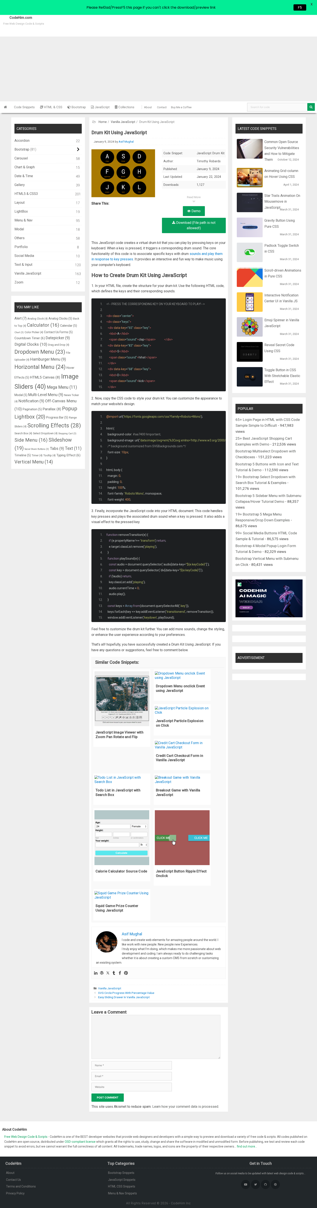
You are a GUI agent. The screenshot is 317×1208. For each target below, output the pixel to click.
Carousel (21, 158)
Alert (20, 318)
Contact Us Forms (58, 332)
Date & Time (23, 176)
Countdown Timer (29, 338)
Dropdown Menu (39, 352)
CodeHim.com (16, 18)
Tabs (57, 448)
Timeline (22, 455)
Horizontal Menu (40, 367)
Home (103, 122)
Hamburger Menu (48, 359)
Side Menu (31, 440)
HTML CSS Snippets (121, 1186)
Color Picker (34, 332)
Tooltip (49, 455)
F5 (300, 7)
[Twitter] (108, 973)
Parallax (52, 409)
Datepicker (58, 338)
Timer (37, 455)
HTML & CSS (52, 107)
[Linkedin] (96, 973)
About (148, 107)
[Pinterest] (126, 973)
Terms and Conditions (21, 1186)
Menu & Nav (23, 220)
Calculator (43, 325)
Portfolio (21, 247)
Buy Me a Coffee (181, 107)
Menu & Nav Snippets (122, 1193)
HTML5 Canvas (45, 377)
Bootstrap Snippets (121, 1173)
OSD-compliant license (80, 1141)
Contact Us (13, 1179)
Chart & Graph (24, 167)
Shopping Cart (67, 433)
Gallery (19, 185)
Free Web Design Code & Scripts (26, 1136)
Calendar (68, 325)
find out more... (247, 1146)
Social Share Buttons (37, 449)
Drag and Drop (58, 344)
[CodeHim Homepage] (5, 107)
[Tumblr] (114, 973)
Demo (196, 211)
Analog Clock (37, 318)
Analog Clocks (60, 318)
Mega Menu (62, 387)
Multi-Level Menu (45, 394)
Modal (19, 229)
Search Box (23, 433)
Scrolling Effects (54, 425)
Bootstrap (78, 107)
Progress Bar (57, 417)
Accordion (22, 140)
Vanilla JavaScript (123, 122)
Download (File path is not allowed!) (195, 225)
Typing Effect (68, 455)
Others (19, 238)
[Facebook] (120, 973)
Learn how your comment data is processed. (185, 1107)
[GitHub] (265, 1184)
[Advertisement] (158, 69)
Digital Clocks (30, 344)
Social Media (24, 256)
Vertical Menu (33, 462)
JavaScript (102, 107)
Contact (162, 107)
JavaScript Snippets (121, 1179)
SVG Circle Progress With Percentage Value (126, 993)
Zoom (18, 282)
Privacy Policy (15, 1193)
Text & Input (23, 265)
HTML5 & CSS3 (26, 194)
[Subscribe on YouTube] (245, 1184)
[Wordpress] (102, 973)
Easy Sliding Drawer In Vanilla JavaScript (124, 997)
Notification (31, 401)
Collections (126, 107)
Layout (19, 203)
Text (73, 448)
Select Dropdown (45, 433)
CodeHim (178, 1203)
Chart (19, 332)
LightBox (21, 211)
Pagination (32, 409)
